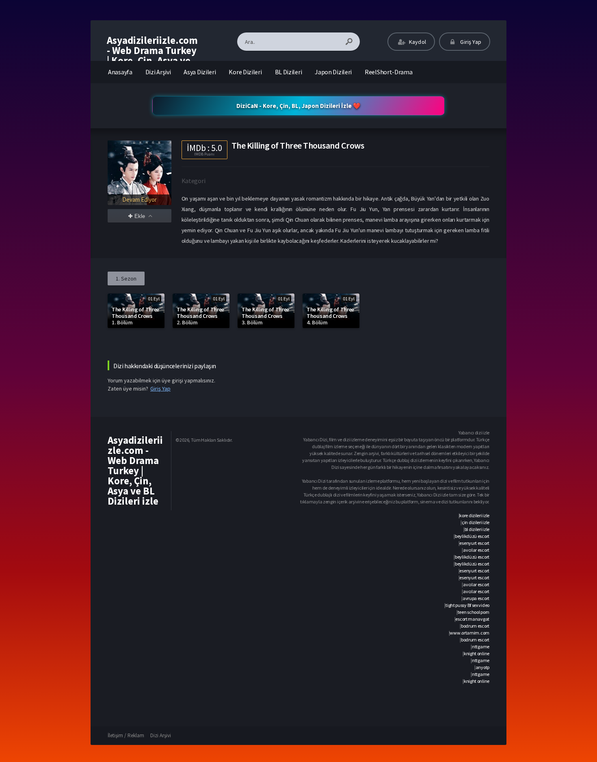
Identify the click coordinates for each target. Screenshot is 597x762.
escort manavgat (472, 619)
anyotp (482, 667)
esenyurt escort (474, 543)
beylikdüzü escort (472, 536)
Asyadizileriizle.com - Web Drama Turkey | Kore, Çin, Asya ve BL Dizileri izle (152, 55)
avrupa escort (476, 598)
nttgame (480, 646)
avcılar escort (476, 550)
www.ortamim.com (469, 633)
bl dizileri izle (477, 529)
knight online (476, 653)
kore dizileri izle (474, 515)
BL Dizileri (288, 72)
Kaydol (417, 41)
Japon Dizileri (333, 72)
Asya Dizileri (200, 72)
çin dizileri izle (475, 522)
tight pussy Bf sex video (467, 605)
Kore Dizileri (245, 72)
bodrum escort (475, 626)
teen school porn (473, 612)
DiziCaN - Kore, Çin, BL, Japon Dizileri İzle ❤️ (298, 106)
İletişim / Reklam (126, 735)
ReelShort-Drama (389, 72)
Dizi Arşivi (158, 72)
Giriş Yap (470, 41)
